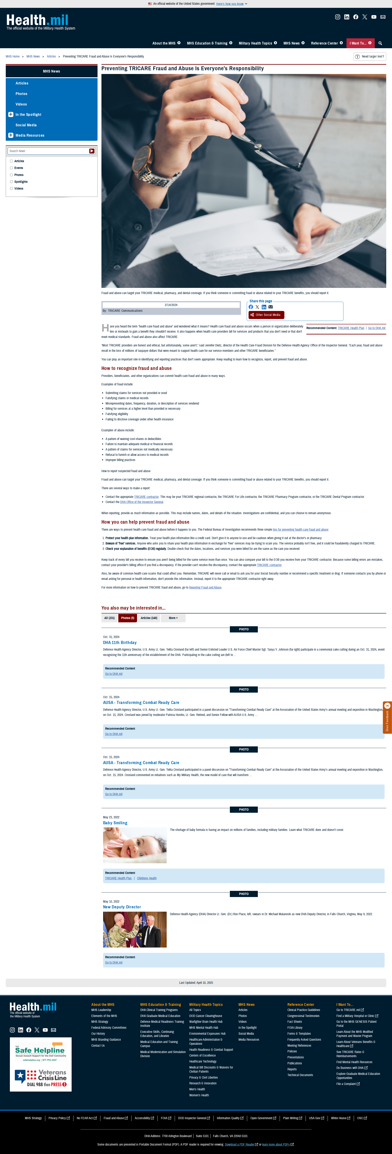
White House (338, 1118)
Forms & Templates (299, 1034)
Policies (292, 1051)
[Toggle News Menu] (303, 43)
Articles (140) (149, 618)
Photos (22, 93)
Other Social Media (268, 315)
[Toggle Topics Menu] (275, 43)
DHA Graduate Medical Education (160, 1016)
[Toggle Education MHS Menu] (230, 43)
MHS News (292, 43)
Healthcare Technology (202, 1061)
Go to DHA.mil (376, 328)
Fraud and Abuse (114, 1118)
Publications (294, 1063)
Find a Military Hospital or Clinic (355, 1016)
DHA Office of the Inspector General (141, 502)
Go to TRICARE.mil (348, 1010)
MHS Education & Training (207, 43)
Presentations (295, 1057)
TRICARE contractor (146, 497)
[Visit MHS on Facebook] (355, 18)
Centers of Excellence (202, 1055)
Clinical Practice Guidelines (303, 1010)
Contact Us (98, 1046)
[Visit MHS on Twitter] (364, 18)
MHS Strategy (99, 1022)
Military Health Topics (255, 43)
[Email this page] (270, 307)
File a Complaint (346, 1084)
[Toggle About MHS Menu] (178, 43)
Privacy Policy (57, 1118)
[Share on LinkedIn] (264, 307)
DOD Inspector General (192, 1118)
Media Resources (30, 135)
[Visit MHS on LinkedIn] (346, 18)
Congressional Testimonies (303, 1016)
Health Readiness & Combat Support (211, 1050)
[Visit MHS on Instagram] (337, 18)
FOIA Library (294, 1028)
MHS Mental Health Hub (203, 1028)
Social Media (26, 125)
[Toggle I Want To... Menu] (369, 43)
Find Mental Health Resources (354, 1062)
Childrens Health (147, 878)
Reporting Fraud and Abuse (205, 587)
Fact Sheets (294, 1022)
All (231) (109, 618)
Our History (98, 1034)
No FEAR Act (85, 1118)
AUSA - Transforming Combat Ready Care (141, 702)
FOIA (164, 1118)
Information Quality (228, 1118)
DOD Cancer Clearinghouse (205, 1016)
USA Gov (314, 1118)
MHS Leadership (101, 1010)
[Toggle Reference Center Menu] (341, 43)
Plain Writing (290, 1118)
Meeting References (299, 1046)
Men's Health (197, 1089)
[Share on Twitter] (257, 307)
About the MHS (164, 43)
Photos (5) (127, 618)
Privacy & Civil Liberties (203, 1077)
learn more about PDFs (276, 1144)
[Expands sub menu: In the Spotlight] (10, 114)
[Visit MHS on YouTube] (373, 18)
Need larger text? (373, 56)
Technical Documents (300, 1075)
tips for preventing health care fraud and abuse (300, 530)
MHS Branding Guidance (106, 1040)
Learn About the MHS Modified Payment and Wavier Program (354, 1034)
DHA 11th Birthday (120, 642)
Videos (21, 104)
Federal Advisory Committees (109, 1028)
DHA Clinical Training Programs (159, 1010)
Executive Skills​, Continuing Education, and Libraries (157, 1034)
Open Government (261, 1118)
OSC (360, 1118)
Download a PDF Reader (239, 1144)
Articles (22, 83)
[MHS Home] (35, 1018)
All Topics (195, 1010)
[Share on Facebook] (251, 307)
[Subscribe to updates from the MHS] (382, 18)
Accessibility (142, 1118)
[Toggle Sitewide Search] (380, 43)
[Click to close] (387, 706)
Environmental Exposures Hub (207, 1034)
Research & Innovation (202, 1083)
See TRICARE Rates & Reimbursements (350, 1054)
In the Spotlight (28, 114)
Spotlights (21, 182)
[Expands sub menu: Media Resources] (10, 135)
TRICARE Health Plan (351, 328)
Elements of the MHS (104, 1016)
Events (18, 168)
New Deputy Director (122, 907)
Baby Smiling (115, 823)
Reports (292, 1069)
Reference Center (324, 43)
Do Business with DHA (350, 1068)
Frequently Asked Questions (304, 1040)
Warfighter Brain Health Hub (205, 1022)
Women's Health (199, 1095)
